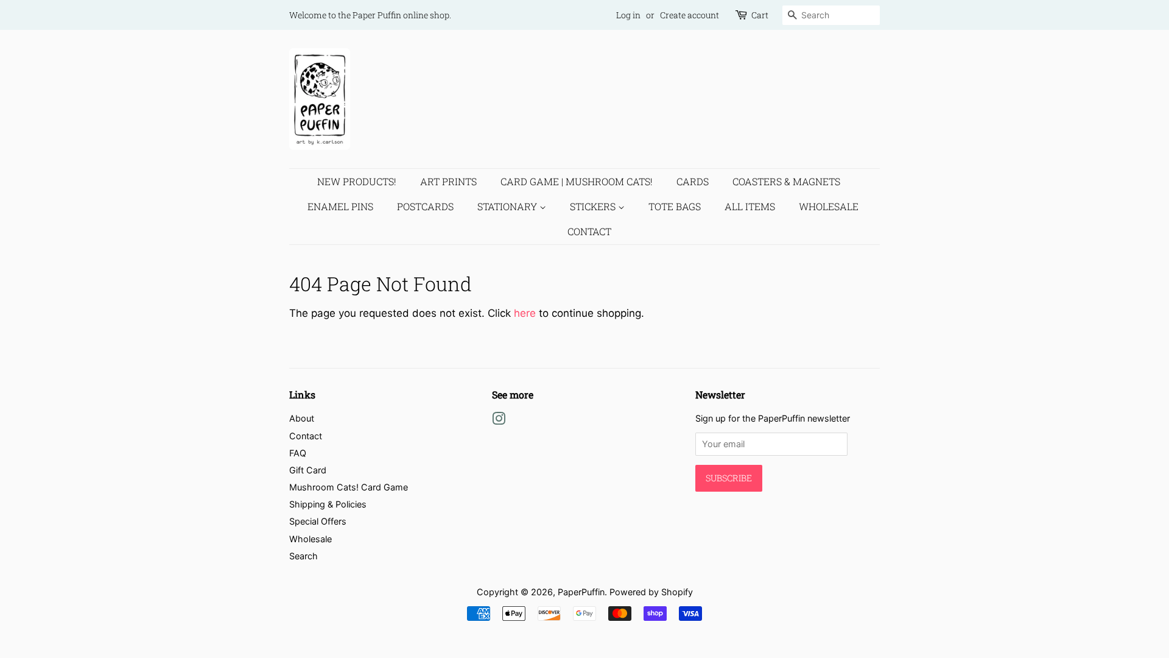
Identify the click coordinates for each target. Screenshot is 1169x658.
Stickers (594, 206)
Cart (759, 15)
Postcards (425, 206)
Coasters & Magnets (786, 181)
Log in (628, 15)
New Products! (356, 181)
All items (750, 206)
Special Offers (317, 521)
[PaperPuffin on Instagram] (498, 421)
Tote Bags (674, 206)
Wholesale (828, 206)
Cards (692, 181)
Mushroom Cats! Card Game (348, 487)
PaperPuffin (581, 592)
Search (303, 556)
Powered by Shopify (651, 592)
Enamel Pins (340, 206)
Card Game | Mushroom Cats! (576, 181)
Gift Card (307, 470)
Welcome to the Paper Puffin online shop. (370, 15)
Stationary (508, 206)
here (525, 313)
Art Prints (448, 181)
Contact (589, 231)
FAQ (297, 453)
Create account (689, 15)
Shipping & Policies (328, 504)
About (301, 418)
